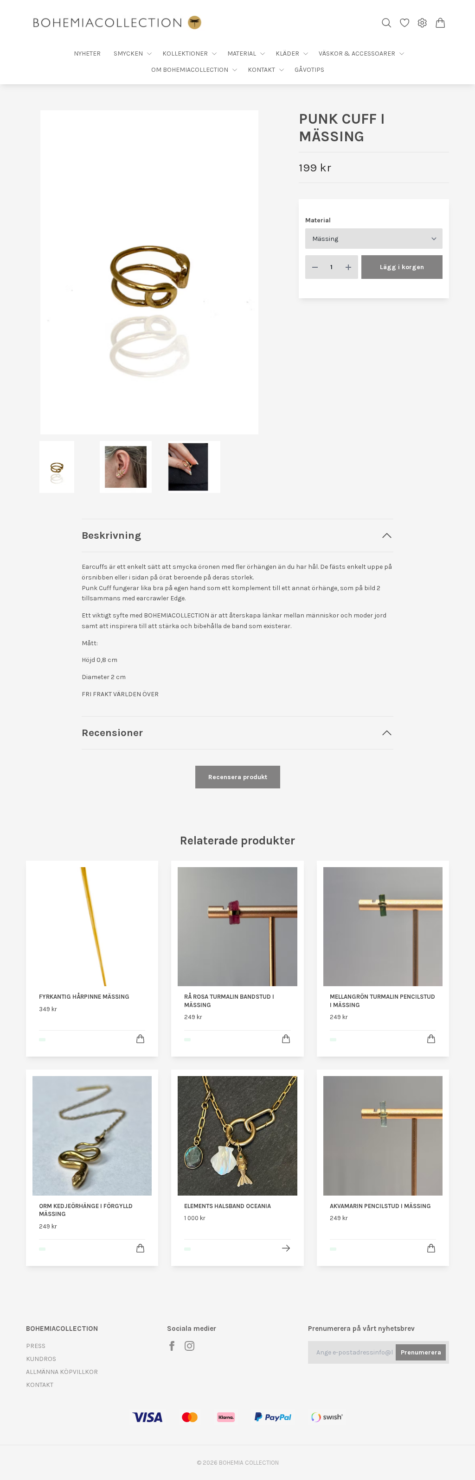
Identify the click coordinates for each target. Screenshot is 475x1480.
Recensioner (112, 732)
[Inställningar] (422, 23)
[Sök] (387, 23)
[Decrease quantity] (315, 267)
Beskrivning (111, 535)
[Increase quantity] (348, 267)
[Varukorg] (440, 23)
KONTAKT (39, 1385)
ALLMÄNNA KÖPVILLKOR (62, 1372)
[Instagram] (189, 1346)
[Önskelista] (405, 23)
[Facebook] (172, 1346)
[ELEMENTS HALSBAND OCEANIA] (286, 1248)
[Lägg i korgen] (140, 1039)
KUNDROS (41, 1359)
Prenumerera (421, 1352)
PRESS (35, 1346)
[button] (258, 275)
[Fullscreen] (149, 272)
